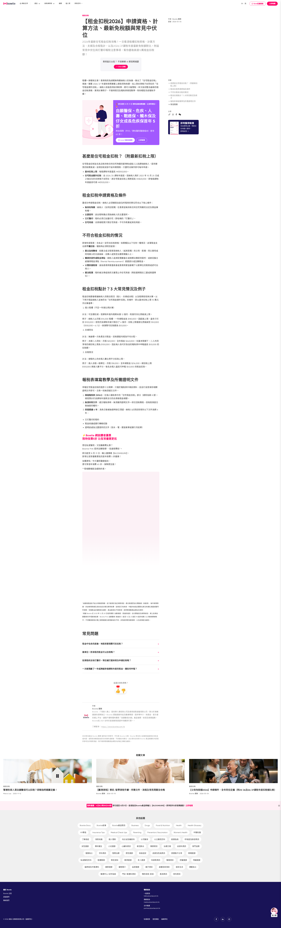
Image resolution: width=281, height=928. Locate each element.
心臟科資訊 (126, 846)
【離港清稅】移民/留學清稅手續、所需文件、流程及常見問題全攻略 (130, 790)
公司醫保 (144, 839)
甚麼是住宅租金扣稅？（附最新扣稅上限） (184, 84)
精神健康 (128, 860)
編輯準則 (164, 919)
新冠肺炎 (140, 846)
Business (135, 825)
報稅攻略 (85, 15)
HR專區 (83, 832)
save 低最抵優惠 (126, 140)
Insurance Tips (98, 832)
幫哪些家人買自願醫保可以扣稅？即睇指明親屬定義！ (30, 790)
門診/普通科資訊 (129, 874)
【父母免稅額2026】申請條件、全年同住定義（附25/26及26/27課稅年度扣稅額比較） (232, 790)
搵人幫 (68, 3)
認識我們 (6, 897)
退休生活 (179, 867)
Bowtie (9, 4)
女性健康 (85, 846)
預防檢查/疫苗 (148, 874)
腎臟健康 (196, 860)
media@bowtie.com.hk (151, 902)
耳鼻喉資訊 (155, 860)
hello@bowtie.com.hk (151, 896)
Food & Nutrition (163, 825)
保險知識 (99, 839)
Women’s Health (180, 832)
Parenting (137, 832)
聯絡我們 (6, 900)
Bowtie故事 (101, 825)
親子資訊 (149, 867)
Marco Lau (7, 793)
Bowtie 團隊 (176, 19)
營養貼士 (89, 853)
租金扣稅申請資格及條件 (180, 89)
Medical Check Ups (119, 832)
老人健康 (141, 860)
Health (179, 825)
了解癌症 (85, 839)
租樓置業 (101, 860)
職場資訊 (170, 860)
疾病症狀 (142, 853)
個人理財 (112, 839)
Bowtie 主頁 (7, 893)
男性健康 (129, 853)
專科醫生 (98, 846)
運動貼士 (192, 867)
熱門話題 (196, 846)
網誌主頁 (24, 3)
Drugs (147, 825)
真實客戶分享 (176, 853)
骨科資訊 (176, 874)
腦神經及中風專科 (92, 867)
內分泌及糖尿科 (128, 839)
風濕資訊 (163, 874)
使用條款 (156, 919)
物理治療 (116, 853)
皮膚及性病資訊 (158, 853)
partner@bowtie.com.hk (152, 908)
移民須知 (114, 860)
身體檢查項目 (164, 867)
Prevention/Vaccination (157, 832)
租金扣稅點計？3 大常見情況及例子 (183, 96)
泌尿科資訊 (181, 846)
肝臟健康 (183, 860)
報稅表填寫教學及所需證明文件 (183, 101)
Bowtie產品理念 (118, 825)
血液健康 (135, 867)
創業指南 (174, 839)
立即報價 (272, 4)
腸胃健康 (109, 867)
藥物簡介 (122, 867)
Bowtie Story (85, 825)
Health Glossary (194, 825)
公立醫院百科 (159, 839)
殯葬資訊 (154, 846)
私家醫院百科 (86, 860)
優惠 (60, 3)
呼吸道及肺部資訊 (192, 839)
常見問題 (174, 104)
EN (242, 3)
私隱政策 (147, 919)
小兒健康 (112, 846)
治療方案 (167, 846)
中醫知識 (197, 832)
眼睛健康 (191, 853)
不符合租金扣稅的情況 (179, 92)
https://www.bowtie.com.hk (113, 727)
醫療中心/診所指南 (108, 874)
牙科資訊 (102, 853)
